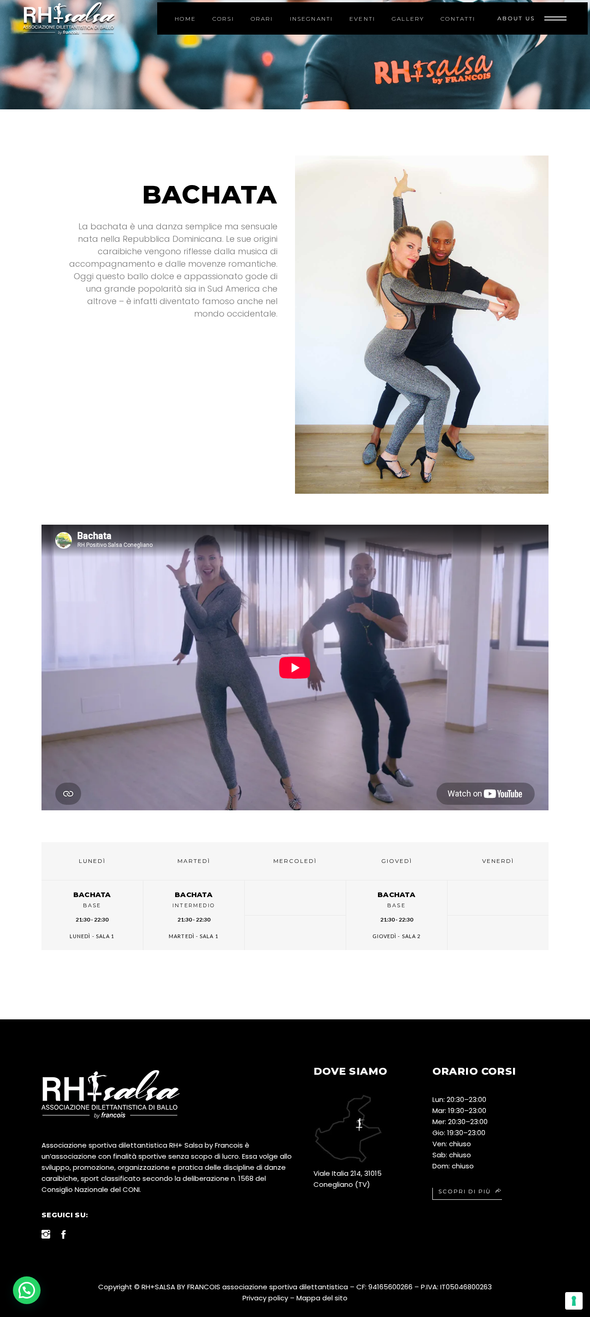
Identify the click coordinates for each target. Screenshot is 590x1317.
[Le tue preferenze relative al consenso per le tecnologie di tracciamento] (574, 1301)
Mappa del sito (322, 1298)
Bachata (92, 895)
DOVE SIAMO (350, 1071)
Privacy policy (265, 1298)
